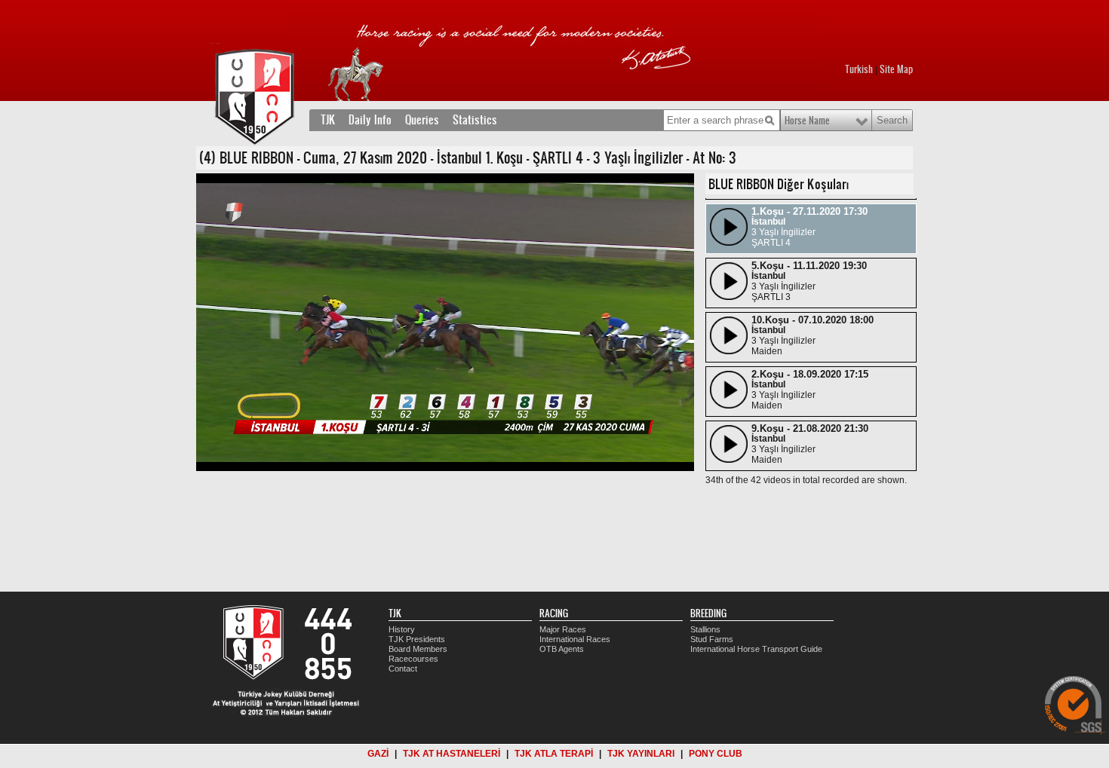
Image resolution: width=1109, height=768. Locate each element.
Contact (403, 668)
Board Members (418, 648)
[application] (445, 322)
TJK (328, 120)
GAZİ (378, 753)
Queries (422, 120)
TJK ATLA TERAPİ (554, 753)
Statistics (475, 120)
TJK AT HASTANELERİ (451, 753)
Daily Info (370, 120)
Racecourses (413, 658)
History (402, 629)
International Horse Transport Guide (756, 648)
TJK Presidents (417, 639)
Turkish (859, 69)
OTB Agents (561, 648)
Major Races (562, 629)
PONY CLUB (715, 753)
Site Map (896, 69)
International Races (574, 639)
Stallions (705, 629)
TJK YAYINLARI (640, 753)
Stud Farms (711, 639)
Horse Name (807, 120)
